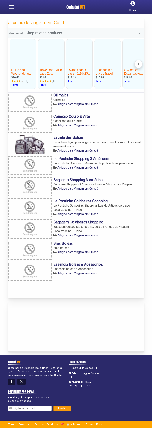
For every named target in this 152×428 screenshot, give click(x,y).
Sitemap (39, 424)
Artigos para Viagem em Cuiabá (77, 104)
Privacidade (26, 424)
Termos (12, 424)
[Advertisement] (36, 327)
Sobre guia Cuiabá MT (85, 368)
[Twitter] (21, 382)
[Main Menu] (11, 7)
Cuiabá (75, 7)
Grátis (87, 385)
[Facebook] (11, 382)
